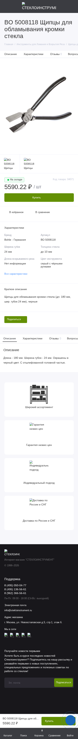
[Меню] (6, 6)
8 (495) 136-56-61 (15, 589)
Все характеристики (15, 274)
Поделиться (14, 319)
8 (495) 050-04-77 (15, 585)
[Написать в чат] (70, 720)
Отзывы (56, 54)
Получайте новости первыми (22, 651)
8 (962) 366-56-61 (15, 593)
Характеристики (33, 54)
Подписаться (63, 682)
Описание (10, 54)
